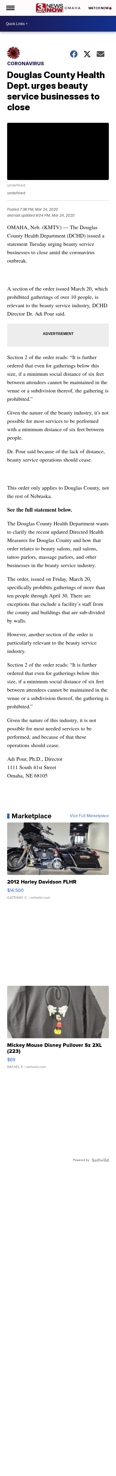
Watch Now (98, 8)
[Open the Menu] (9, 7)
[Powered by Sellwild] (100, 1160)
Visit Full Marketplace (89, 816)
